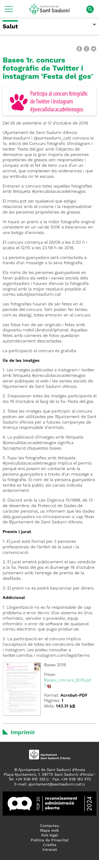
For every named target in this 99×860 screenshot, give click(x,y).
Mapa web (49, 830)
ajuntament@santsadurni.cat (54, 784)
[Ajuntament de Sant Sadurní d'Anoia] (49, 13)
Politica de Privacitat (50, 840)
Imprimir (23, 733)
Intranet (49, 850)
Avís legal (49, 835)
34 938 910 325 (31, 779)
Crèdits (49, 845)
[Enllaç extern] (49, 803)
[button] (8, 11)
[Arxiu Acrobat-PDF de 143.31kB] (22, 689)
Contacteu (49, 826)
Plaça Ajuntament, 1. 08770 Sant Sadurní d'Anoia (48, 774)
